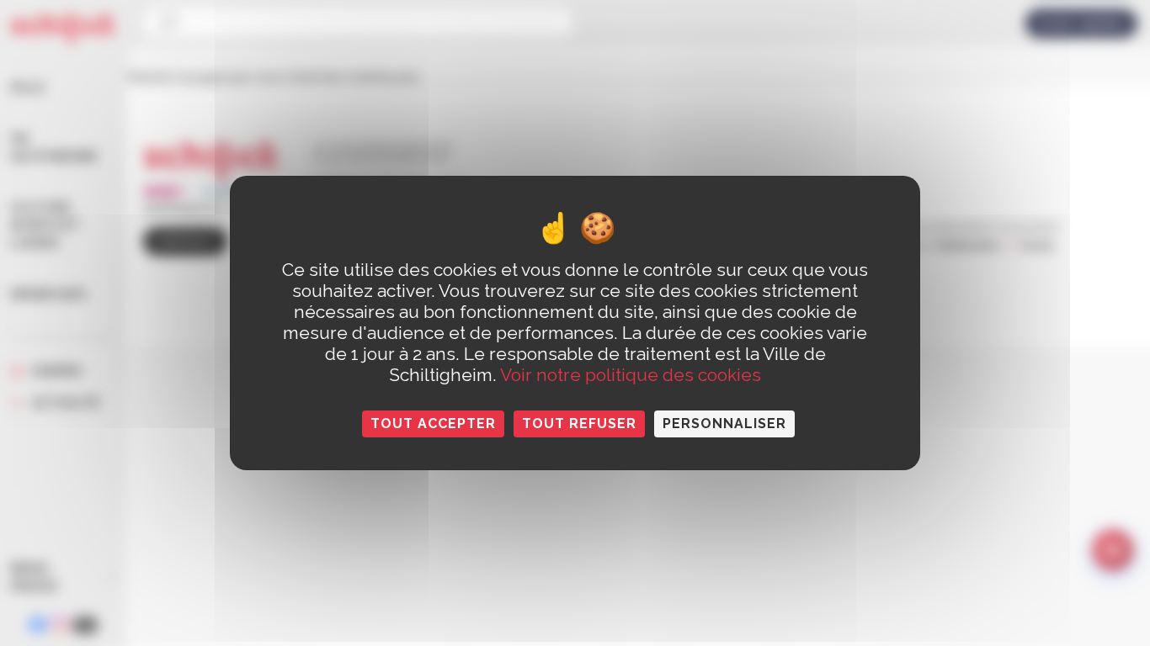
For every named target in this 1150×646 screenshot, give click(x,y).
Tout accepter (433, 424)
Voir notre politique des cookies (630, 374)
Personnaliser (724, 424)
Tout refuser (579, 424)
